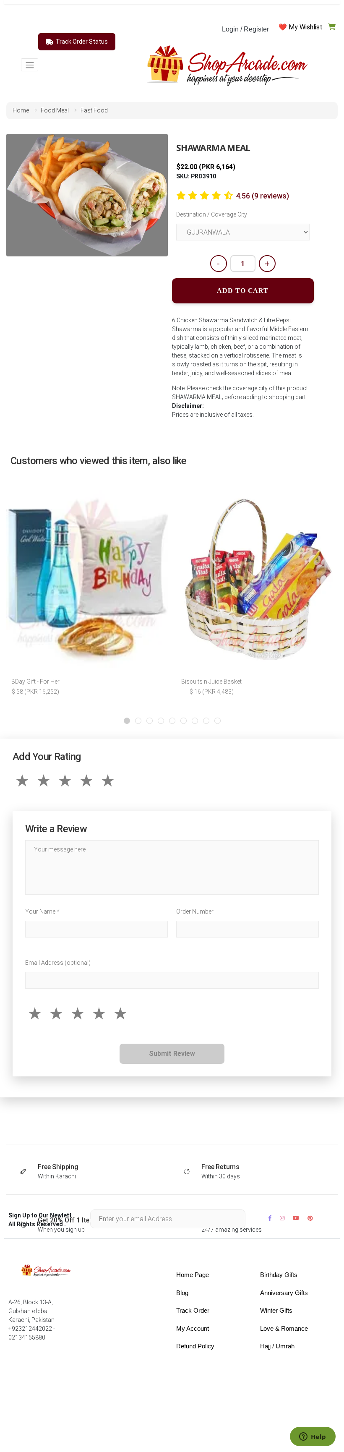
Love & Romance (284, 1328)
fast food (94, 110)
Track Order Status (82, 41)
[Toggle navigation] (29, 64)
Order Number (195, 911)
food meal (55, 110)
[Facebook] (269, 1218)
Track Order (192, 1310)
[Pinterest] (310, 1218)
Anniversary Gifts (284, 1292)
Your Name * (42, 911)
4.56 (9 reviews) (262, 195)
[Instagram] (282, 1218)
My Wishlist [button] (306, 27)
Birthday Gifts (278, 1274)
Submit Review (172, 1054)
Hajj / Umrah (277, 1346)
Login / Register (245, 29)
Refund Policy (195, 1346)
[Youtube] (296, 1218)
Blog (182, 1292)
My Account (192, 1328)
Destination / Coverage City (211, 214)
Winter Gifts (276, 1310)
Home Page (192, 1274)
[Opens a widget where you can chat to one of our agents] (312, 1437)
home (21, 110)
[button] (127, 721)
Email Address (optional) (58, 962)
